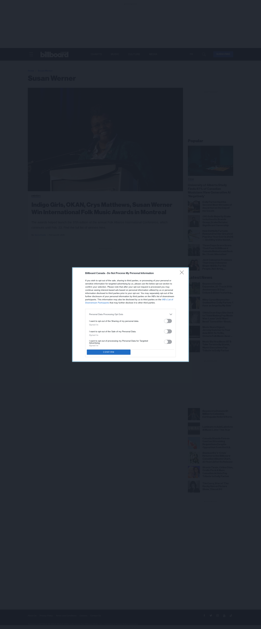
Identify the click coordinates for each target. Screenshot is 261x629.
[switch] (168, 321)
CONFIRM (108, 352)
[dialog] (130, 315)
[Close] (183, 273)
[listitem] (130, 314)
